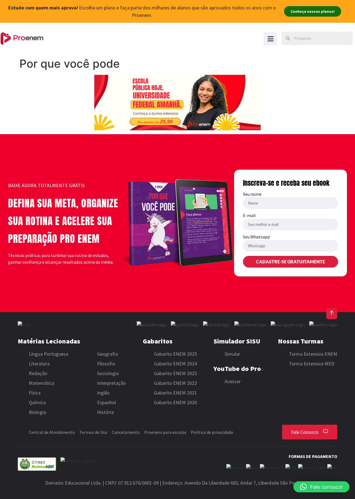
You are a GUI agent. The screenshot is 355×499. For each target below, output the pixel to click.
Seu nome (252, 194)
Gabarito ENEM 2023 (175, 373)
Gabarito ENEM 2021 (175, 392)
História (105, 412)
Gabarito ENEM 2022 (175, 383)
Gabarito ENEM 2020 (175, 402)
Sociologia (108, 373)
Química (37, 402)
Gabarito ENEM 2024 (175, 363)
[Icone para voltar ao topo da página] (331, 313)
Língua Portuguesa (48, 354)
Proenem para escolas (165, 432)
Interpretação (111, 383)
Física (34, 392)
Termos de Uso (93, 432)
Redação (38, 373)
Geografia (107, 354)
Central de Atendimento (52, 432)
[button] (321, 486)
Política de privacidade (212, 432)
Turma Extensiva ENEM (313, 354)
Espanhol (106, 402)
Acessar (233, 381)
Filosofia (106, 363)
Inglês (103, 392)
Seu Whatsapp (256, 237)
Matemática (41, 383)
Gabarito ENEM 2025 (175, 354)
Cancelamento (126, 432)
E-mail (249, 215)
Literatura (39, 363)
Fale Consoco (304, 432)
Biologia (37, 412)
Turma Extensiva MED (311, 363)
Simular (232, 354)
